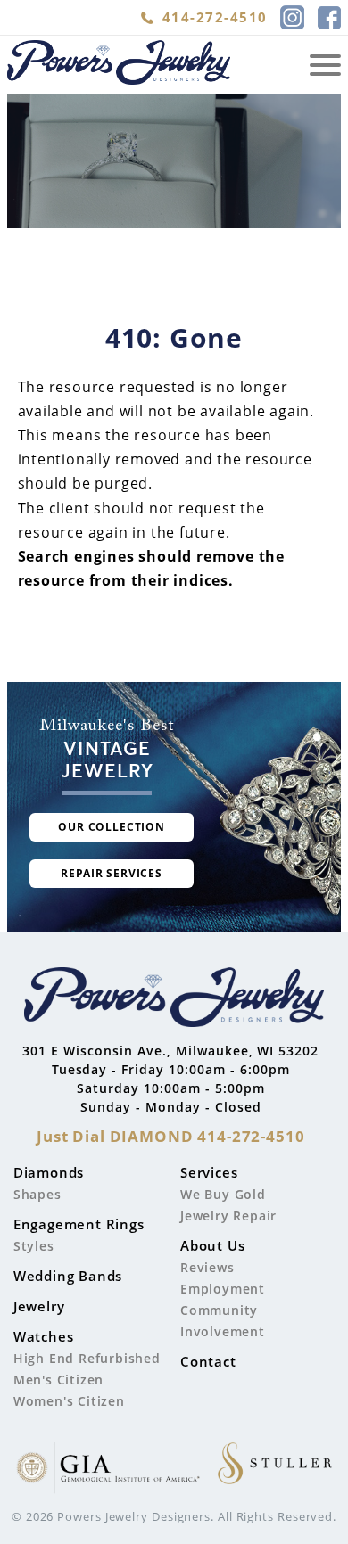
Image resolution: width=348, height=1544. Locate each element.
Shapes (37, 1194)
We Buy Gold (223, 1194)
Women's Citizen (69, 1400)
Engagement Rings (79, 1224)
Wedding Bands (67, 1276)
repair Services (111, 873)
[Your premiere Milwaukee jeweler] (174, 999)
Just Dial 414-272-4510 (171, 1136)
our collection (111, 826)
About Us (212, 1245)
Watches (43, 1336)
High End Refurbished (87, 1358)
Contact (208, 1361)
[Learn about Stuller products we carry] (275, 1470)
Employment (222, 1288)
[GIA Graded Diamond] (108, 1470)
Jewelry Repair (228, 1215)
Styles (33, 1245)
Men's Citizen (58, 1379)
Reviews (207, 1267)
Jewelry (39, 1306)
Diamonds (48, 1172)
